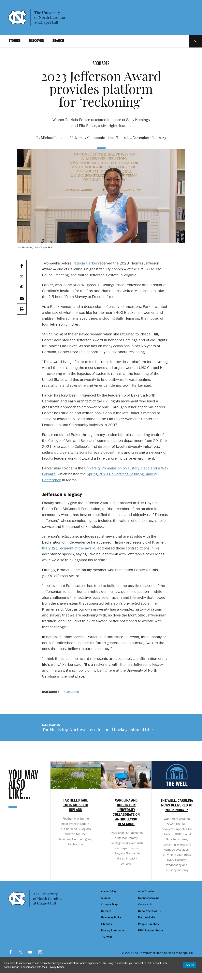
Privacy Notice (56, 967)
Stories (14, 40)
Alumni (105, 898)
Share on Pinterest (21, 287)
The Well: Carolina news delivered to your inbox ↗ (177, 805)
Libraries (106, 924)
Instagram (40, 952)
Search (58, 40)
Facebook (10, 952)
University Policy (111, 917)
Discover (36, 40)
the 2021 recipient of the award (68, 548)
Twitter (20, 952)
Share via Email (21, 298)
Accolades (71, 691)
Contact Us (145, 904)
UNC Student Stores (151, 930)
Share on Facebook (21, 265)
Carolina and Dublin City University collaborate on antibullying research (126, 812)
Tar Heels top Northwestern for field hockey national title (97, 730)
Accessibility (108, 891)
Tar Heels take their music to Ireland (75, 805)
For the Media (146, 917)
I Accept (189, 965)
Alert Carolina (146, 891)
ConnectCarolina (148, 898)
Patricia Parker (84, 263)
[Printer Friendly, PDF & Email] (21, 309)
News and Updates (195, 41)
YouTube (30, 952)
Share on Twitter (21, 276)
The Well (106, 937)
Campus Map (109, 904)
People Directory (148, 924)
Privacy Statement (112, 930)
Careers (106, 911)
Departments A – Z (149, 911)
